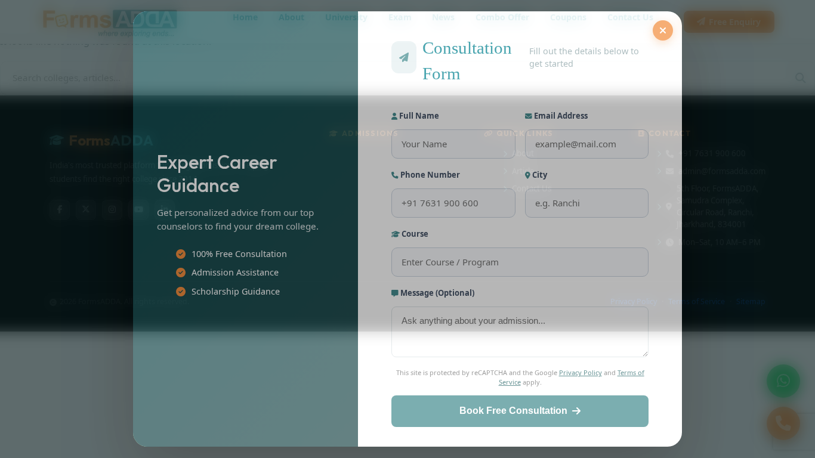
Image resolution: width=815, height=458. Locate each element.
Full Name (418, 115)
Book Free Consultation (513, 411)
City (538, 174)
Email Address (560, 115)
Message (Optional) (436, 292)
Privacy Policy (580, 372)
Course (414, 233)
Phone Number (429, 174)
